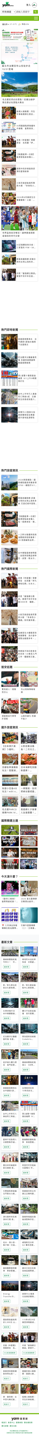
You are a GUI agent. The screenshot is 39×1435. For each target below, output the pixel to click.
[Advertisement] (19, 305)
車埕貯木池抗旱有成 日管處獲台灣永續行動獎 (29, 962)
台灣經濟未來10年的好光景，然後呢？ (28, 1090)
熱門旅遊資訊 (9, 470)
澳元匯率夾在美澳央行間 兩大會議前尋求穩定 (10, 1219)
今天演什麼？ (9, 876)
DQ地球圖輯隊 (9, 1353)
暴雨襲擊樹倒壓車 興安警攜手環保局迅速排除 (10, 1271)
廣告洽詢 (13, 1426)
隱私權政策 (28, 1422)
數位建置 (5, 1426)
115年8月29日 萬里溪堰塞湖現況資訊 (29, 1322)
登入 (28, 4)
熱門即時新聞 (9, 329)
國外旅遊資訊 (9, 727)
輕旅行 (6, 1378)
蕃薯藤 (7, 4)
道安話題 (7, 667)
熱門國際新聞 (9, 569)
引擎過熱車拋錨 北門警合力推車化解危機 (11, 1193)
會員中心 (11, 1422)
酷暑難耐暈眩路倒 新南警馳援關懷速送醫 (29, 1142)
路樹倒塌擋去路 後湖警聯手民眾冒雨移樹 (30, 1219)
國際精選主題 (9, 820)
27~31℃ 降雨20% (19, 24)
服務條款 (19, 1422)
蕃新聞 (6, 967)
